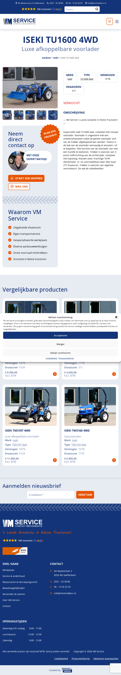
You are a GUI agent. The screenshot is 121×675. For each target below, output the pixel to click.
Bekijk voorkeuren (60, 352)
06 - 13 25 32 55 (75, 3)
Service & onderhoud (14, 576)
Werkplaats (8, 570)
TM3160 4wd (78, 444)
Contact (7, 606)
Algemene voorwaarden (105, 658)
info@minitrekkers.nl (97, 3)
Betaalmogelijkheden (14, 588)
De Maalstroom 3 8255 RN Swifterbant (65, 572)
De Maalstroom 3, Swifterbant (30, 3)
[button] (116, 317)
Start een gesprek (29, 178)
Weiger (61, 343)
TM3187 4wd (19, 444)
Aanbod (46, 57)
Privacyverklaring (66, 358)
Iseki (55, 57)
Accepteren (60, 335)
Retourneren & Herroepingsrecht (20, 582)
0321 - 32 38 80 (56, 3)
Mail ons (21, 186)
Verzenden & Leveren (14, 594)
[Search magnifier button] (97, 9)
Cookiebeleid (51, 358)
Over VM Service (11, 600)
